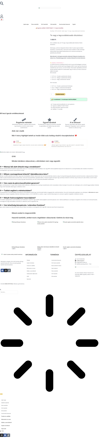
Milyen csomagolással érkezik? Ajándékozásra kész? (26, 174)
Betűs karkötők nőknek (56, 265)
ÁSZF (28, 276)
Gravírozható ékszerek (64, 24)
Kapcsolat (29, 279)
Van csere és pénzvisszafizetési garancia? (21, 183)
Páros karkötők (34, 24)
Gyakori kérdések (30, 262)
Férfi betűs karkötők (56, 262)
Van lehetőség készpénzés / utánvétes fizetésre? (24, 205)
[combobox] (9, 292)
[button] (49, 167)
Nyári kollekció (55, 268)
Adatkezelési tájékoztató (32, 273)
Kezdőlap (52, 31)
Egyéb (74, 24)
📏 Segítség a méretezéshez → (57, 62)
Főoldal (28, 260)
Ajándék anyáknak (5, 402)
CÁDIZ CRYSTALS (9, 283)
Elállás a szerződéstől (31, 271)
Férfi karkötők (44, 24)
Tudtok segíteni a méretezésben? (18, 190)
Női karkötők (53, 24)
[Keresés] (1, 394)
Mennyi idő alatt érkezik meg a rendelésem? (22, 167)
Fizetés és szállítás (31, 265)
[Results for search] (49, 343)
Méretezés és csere (93, 192)
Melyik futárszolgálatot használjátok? (20, 198)
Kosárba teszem (60, 94)
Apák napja (26, 24)
